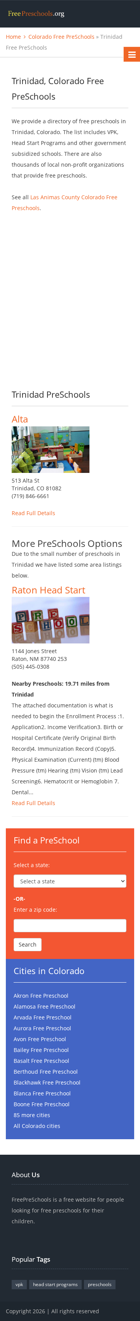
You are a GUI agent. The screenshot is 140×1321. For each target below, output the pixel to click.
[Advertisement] (70, 295)
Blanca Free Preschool (42, 1093)
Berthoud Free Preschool (46, 1071)
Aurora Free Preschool (42, 1028)
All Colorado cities (37, 1126)
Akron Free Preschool (41, 995)
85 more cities (32, 1115)
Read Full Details (33, 513)
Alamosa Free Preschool (44, 1006)
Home (13, 36)
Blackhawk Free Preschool (47, 1082)
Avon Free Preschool (40, 1039)
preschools (100, 1284)
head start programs (55, 1284)
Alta (20, 418)
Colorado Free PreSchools (61, 36)
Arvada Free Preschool (43, 1017)
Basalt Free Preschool (41, 1060)
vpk (19, 1284)
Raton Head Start (48, 589)
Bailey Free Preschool (41, 1050)
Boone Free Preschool (42, 1104)
